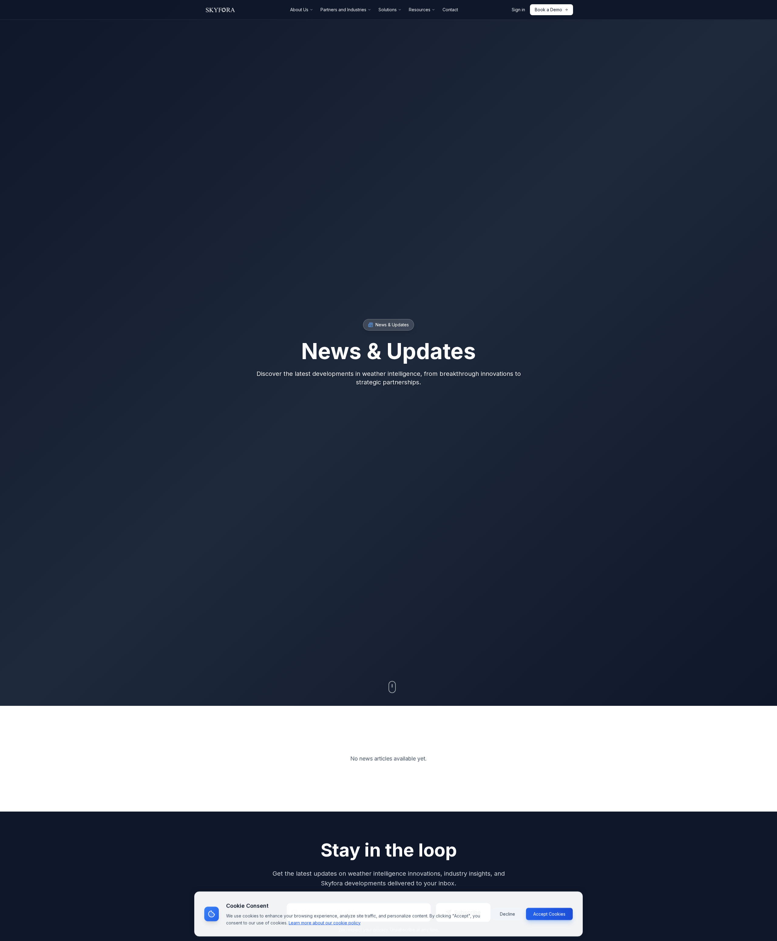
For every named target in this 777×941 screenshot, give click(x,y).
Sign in (518, 9)
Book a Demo (548, 9)
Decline (507, 913)
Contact (450, 9)
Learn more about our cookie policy (325, 922)
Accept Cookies (549, 913)
